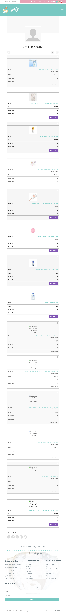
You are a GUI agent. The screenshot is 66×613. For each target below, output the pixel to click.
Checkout (50, 1)
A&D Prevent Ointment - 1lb (50, 476)
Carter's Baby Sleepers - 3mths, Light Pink (45, 335)
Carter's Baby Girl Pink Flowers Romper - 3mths (43, 407)
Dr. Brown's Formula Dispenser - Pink (47, 236)
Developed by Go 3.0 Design (54, 611)
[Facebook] (57, 2)
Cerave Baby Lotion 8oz (51, 302)
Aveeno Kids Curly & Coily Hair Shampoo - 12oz (43, 510)
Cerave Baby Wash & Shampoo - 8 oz (47, 269)
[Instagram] (59, 2)
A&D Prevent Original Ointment (48, 136)
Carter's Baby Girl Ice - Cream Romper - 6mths (44, 103)
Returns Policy (41, 1)
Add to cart (53, 117)
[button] (62, 9)
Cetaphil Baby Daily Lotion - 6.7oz (48, 69)
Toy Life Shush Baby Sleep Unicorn (47, 169)
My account (34, 1)
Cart (47, 1)
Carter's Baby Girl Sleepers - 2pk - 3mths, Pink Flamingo (41, 371)
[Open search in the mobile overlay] (10, 1)
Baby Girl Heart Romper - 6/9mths (47, 442)
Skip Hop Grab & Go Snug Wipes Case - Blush (44, 203)
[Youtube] (61, 2)
